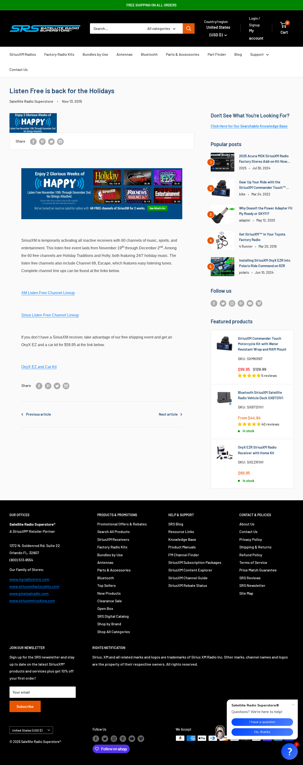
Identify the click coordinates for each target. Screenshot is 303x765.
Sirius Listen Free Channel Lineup (50, 315)
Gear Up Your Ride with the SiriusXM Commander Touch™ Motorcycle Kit (262, 185)
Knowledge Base (182, 539)
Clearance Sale (109, 600)
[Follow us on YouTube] (250, 303)
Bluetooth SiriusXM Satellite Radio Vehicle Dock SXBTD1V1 (260, 395)
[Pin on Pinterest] (42, 141)
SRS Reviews (250, 577)
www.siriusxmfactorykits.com (34, 586)
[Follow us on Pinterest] (241, 303)
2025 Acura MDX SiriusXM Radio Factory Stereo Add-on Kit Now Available (264, 159)
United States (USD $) (27, 730)
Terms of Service (253, 562)
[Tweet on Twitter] (51, 141)
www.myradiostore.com (29, 579)
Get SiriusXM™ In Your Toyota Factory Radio (262, 237)
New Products (109, 593)
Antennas (124, 54)
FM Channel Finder (183, 554)
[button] (289, 751)
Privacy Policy (250, 539)
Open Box (105, 608)
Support (257, 54)
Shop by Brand (109, 623)
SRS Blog (175, 524)
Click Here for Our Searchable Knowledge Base (249, 126)
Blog (238, 54)
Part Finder (217, 54)
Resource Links (181, 531)
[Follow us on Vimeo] (259, 303)
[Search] (189, 28)
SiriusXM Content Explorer (190, 570)
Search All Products (113, 531)
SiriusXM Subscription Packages (194, 562)
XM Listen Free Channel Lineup (48, 293)
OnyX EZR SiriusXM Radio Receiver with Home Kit (257, 450)
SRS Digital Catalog (113, 616)
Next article (168, 414)
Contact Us (18, 69)
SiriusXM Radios (22, 54)
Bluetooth (149, 54)
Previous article (38, 414)
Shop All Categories (113, 631)
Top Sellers (106, 585)
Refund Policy (250, 554)
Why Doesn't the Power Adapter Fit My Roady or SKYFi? (266, 211)
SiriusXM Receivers (113, 539)
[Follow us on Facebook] (214, 303)
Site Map (246, 593)
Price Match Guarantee (258, 570)
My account (256, 34)
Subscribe (25, 706)
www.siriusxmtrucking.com (32, 600)
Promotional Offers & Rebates (122, 524)
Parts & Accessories (182, 54)
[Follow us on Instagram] (232, 303)
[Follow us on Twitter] (223, 303)
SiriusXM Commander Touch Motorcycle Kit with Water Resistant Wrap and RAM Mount (262, 344)
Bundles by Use (95, 54)
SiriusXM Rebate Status (187, 585)
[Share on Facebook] (33, 141)
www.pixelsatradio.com (29, 593)
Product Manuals (182, 547)
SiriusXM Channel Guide (188, 577)
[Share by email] (60, 141)
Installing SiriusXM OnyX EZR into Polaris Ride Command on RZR (264, 263)
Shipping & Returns (255, 547)
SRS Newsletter (252, 585)
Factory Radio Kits (59, 54)
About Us (246, 524)
